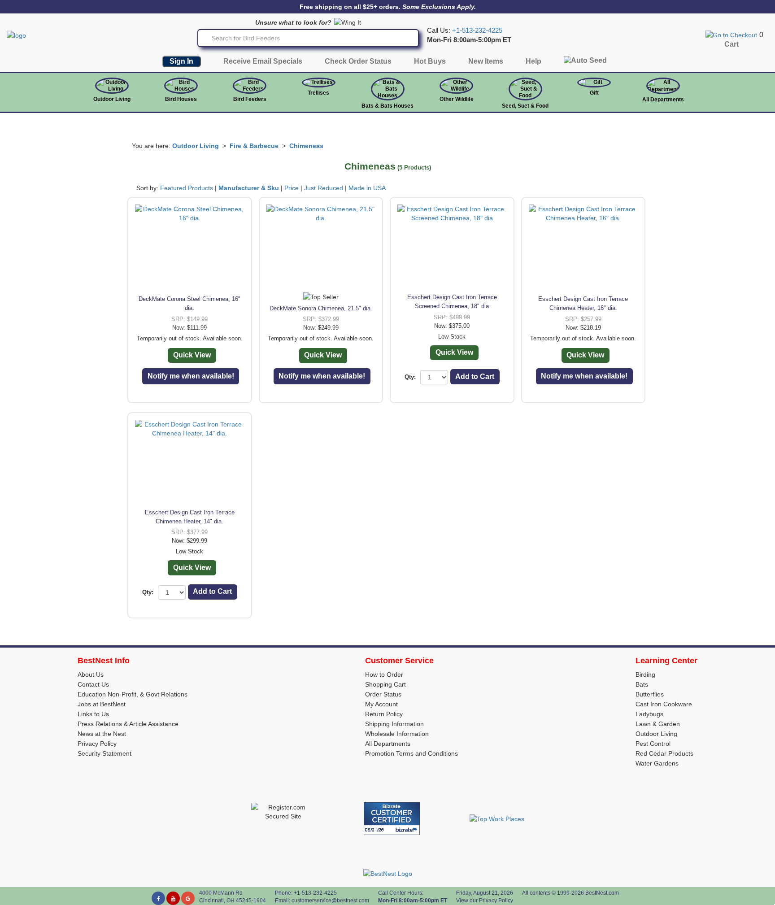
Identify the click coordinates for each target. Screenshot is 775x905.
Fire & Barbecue (254, 145)
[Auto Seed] (585, 63)
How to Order (384, 674)
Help (533, 61)
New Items (485, 61)
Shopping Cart (385, 684)
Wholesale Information (397, 733)
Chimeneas (306, 145)
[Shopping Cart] (731, 34)
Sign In (181, 61)
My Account (381, 704)
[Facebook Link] (158, 898)
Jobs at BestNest (102, 704)
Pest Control (653, 743)
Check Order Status (358, 61)
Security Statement (104, 753)
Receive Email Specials (262, 61)
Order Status (383, 694)
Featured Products (186, 187)
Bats (642, 684)
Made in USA (367, 187)
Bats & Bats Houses (387, 106)
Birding (645, 674)
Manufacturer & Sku (248, 187)
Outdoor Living (112, 99)
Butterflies (650, 694)
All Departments (663, 99)
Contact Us (93, 684)
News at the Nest (102, 733)
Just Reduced (323, 187)
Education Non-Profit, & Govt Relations (132, 694)
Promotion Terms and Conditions (411, 753)
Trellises (318, 93)
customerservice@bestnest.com (330, 900)
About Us (91, 674)
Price (291, 187)
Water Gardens (657, 763)
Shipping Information (394, 723)
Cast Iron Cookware (664, 704)
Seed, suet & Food (525, 106)
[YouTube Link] (173, 898)
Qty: (410, 377)
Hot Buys (430, 61)
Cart (731, 44)
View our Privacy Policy (484, 900)
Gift (594, 93)
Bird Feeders (249, 99)
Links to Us (93, 714)
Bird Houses (181, 99)
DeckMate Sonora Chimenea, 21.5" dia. (321, 308)
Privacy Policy (97, 743)
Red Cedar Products (664, 753)
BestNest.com (602, 893)
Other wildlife (457, 99)
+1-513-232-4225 (477, 30)
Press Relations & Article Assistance (128, 723)
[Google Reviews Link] (188, 898)
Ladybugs (649, 714)
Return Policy (384, 714)
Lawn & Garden (658, 723)
